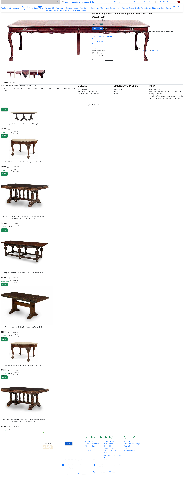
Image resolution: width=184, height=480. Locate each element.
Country (132, 8)
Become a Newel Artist (112, 455)
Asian (82, 8)
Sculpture (13, 8)
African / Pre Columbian (46, 8)
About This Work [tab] (10, 82)
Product (21, 15)
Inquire (99, 28)
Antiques (127, 441)
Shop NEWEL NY (130, 451)
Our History (108, 444)
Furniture (4, 8)
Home (15, 15)
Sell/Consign (116, 2)
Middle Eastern (165, 8)
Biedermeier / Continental (100, 8)
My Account (164, 2)
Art (8, 8)
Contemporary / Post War (119, 8)
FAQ (86, 448)
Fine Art (127, 446)
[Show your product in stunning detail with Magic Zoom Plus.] (49, 39)
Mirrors (19, 8)
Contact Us (147, 2)
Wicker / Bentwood (79, 10)
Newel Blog (108, 446)
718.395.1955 (102, 472)
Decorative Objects (26, 8)
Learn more (109, 60)
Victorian (68, 10)
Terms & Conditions (92, 444)
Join (69, 444)
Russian (56, 10)
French (143, 8)
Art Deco (66, 8)
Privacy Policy (90, 446)
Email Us (154, 51)
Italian (148, 8)
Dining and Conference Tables (44, 15)
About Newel (109, 441)
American (59, 8)
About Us (132, 2)
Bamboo (87, 8)
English (137, 8)
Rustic (62, 10)
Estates (87, 453)
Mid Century (155, 8)
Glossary (107, 457)
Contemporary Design (132, 444)
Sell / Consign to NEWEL (110, 452)
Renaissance (49, 10)
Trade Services (109, 448)
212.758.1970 (70, 474)
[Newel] (62, 432)
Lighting (35, 8)
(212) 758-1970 (143, 51)
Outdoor (41, 10)
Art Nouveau (74, 8)
